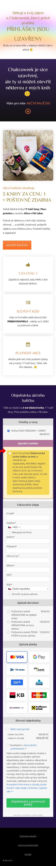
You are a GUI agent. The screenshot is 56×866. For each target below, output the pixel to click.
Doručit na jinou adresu (24, 594)
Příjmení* (11, 546)
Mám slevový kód (19, 729)
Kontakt (28, 854)
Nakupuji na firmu (21, 532)
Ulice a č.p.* (12, 556)
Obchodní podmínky (28, 836)
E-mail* (10, 513)
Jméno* (10, 537)
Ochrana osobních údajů (28, 845)
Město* (10, 565)
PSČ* (9, 575)
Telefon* (11, 523)
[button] (17, 657)
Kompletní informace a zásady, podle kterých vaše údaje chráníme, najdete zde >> (26, 788)
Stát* (9, 584)
